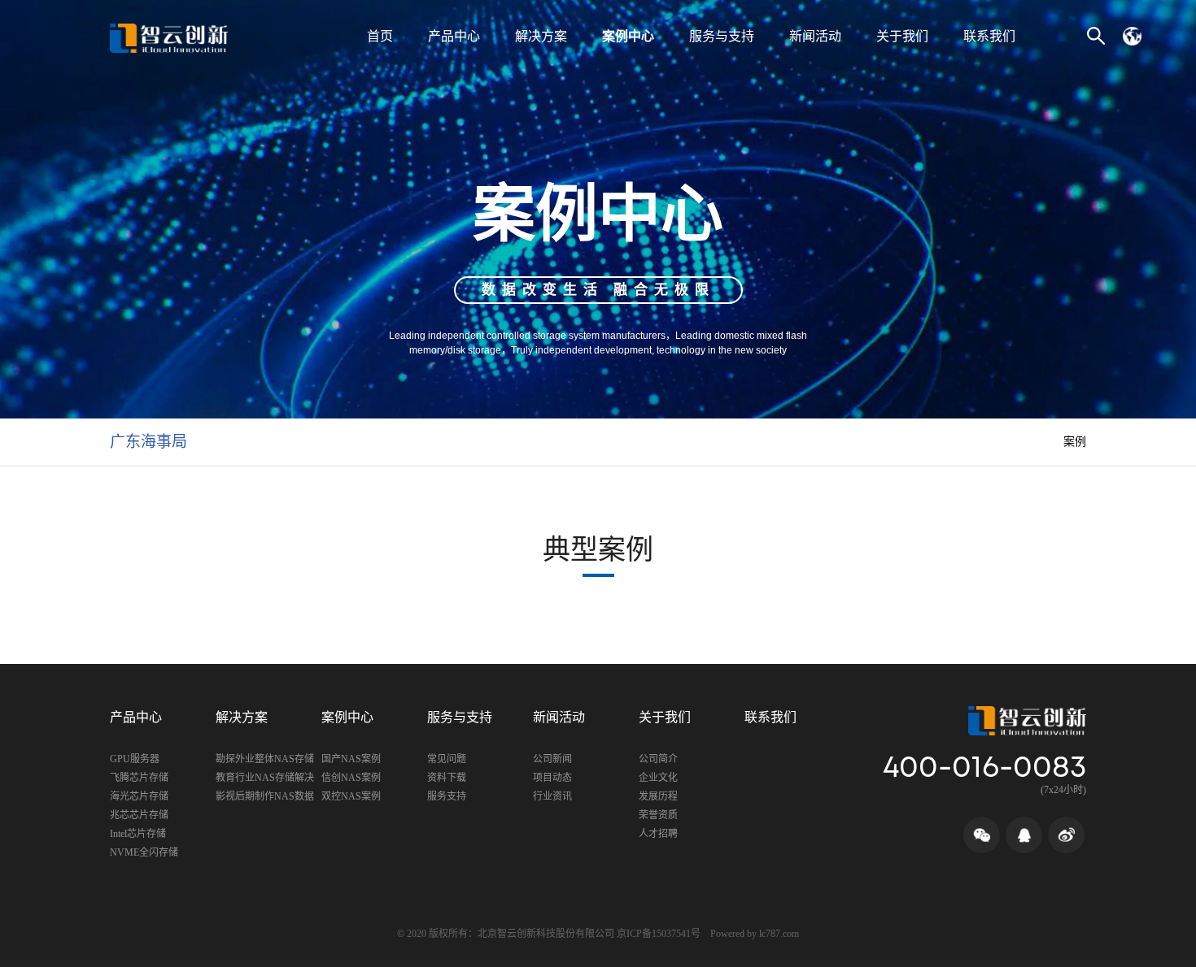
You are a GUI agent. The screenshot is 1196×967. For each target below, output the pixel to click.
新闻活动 (815, 36)
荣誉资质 (658, 815)
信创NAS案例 (351, 777)
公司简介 (658, 759)
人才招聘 (658, 833)
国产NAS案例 (351, 759)
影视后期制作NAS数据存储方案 (265, 798)
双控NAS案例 (351, 796)
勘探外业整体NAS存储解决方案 (265, 761)
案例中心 (628, 36)
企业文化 (658, 777)
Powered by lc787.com (754, 933)
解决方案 (541, 36)
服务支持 (446, 796)
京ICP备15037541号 (659, 933)
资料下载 (446, 777)
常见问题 (446, 759)
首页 (380, 36)
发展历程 (658, 796)
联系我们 (989, 36)
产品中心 (454, 36)
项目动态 (552, 777)
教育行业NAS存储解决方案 (265, 779)
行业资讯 (552, 796)
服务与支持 (721, 36)
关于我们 (902, 36)
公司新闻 (552, 759)
